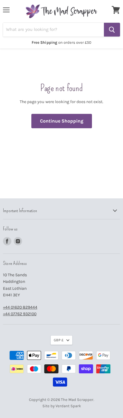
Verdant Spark (68, 406)
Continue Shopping (61, 121)
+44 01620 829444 (20, 307)
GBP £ (59, 340)
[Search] (112, 30)
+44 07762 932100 (19, 313)
